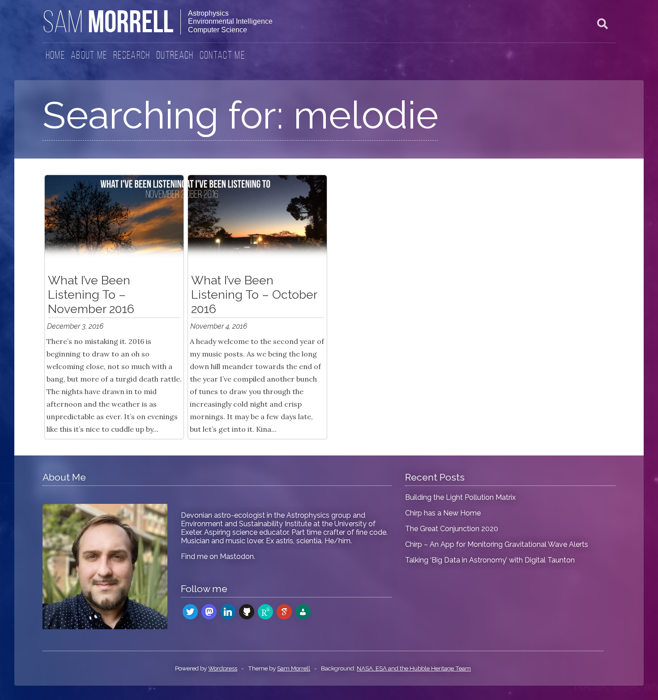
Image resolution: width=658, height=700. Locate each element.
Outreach (175, 56)
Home (55, 56)
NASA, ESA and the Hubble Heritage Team (414, 668)
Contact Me (222, 56)
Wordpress (222, 668)
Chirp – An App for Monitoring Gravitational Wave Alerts (496, 544)
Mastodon (237, 556)
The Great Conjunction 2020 (451, 528)
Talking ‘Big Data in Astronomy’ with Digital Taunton (490, 560)
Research (131, 56)
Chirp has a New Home (443, 513)
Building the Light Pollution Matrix (460, 497)
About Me (89, 56)
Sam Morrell (293, 668)
